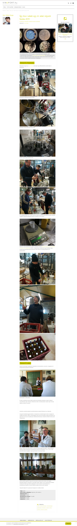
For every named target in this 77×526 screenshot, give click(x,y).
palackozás (39, 507)
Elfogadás (68, 523)
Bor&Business (17, 7)
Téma (4, 7)
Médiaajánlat (39, 520)
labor (51, 507)
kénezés (44, 507)
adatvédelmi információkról (18, 524)
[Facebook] (71, 3)
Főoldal (4, 10)
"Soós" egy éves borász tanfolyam (39, 55)
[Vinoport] (73, 3)
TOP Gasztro (10, 7)
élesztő (42, 509)
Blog (24, 7)
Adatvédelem (48, 520)
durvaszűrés (31, 65)
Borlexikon (23, 520)
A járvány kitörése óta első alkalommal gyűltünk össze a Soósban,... (65, 35)
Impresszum (31, 520)
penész (38, 509)
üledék (45, 509)
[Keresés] (68, 3)
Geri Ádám (26, 23)
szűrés (47, 507)
